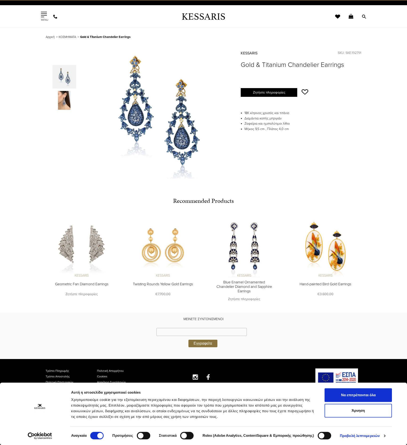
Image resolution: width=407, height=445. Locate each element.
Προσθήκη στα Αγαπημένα (305, 92)
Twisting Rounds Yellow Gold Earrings (163, 284)
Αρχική (50, 37)
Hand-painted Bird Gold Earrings (325, 284)
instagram (195, 377)
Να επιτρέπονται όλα (358, 395)
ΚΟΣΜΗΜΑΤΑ (67, 37)
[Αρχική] (203, 16)
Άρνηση (358, 410)
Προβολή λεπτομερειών (360, 436)
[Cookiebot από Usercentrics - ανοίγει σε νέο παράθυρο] (40, 435)
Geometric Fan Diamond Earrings (81, 284)
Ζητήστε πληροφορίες (269, 92)
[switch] (143, 435)
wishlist (334, 19)
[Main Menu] (44, 14)
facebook (208, 377)
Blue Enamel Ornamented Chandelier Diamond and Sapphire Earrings (244, 287)
